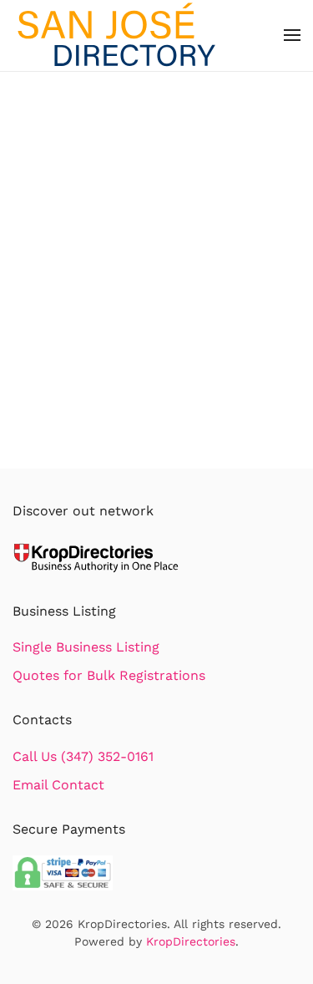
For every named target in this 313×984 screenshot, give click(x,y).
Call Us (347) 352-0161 (83, 756)
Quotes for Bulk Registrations (109, 675)
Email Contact (58, 785)
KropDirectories (190, 941)
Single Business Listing (86, 647)
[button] (292, 35)
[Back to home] (117, 35)
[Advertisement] (156, 303)
